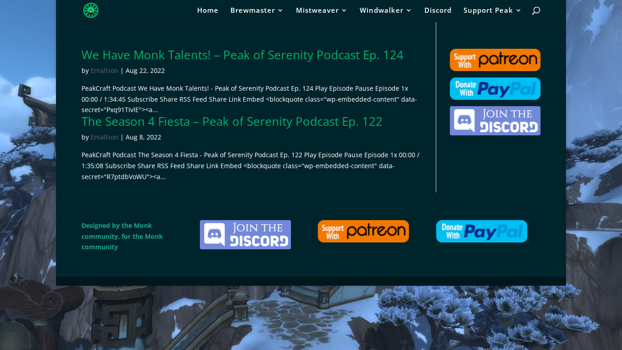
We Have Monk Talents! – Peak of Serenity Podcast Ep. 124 (242, 54)
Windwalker (381, 11)
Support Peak (488, 11)
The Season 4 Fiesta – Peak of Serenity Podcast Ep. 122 (232, 121)
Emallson (104, 70)
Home (208, 11)
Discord (438, 11)
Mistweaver (317, 11)
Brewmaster (252, 11)
